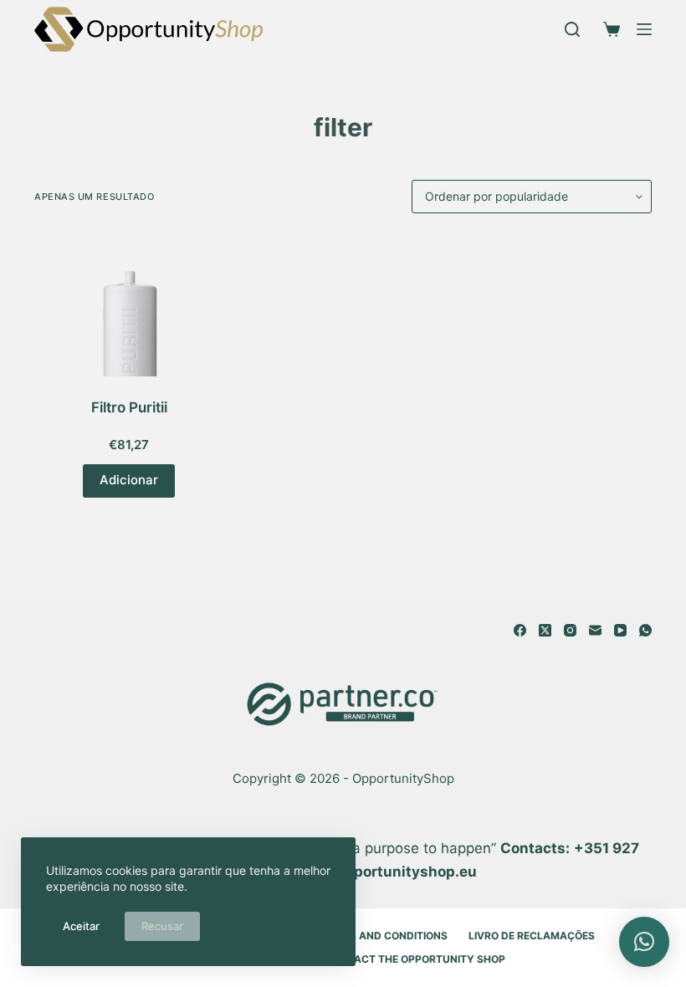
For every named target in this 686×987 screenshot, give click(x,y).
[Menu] (644, 29)
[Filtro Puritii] (128, 305)
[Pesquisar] (572, 29)
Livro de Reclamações (531, 935)
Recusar (162, 926)
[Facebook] (520, 630)
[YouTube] (620, 630)
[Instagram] (570, 630)
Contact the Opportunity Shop (415, 959)
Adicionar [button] (129, 480)
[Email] (595, 630)
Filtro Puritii (129, 407)
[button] (644, 942)
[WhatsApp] (645, 630)
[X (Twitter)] (545, 630)
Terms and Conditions (384, 935)
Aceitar (81, 926)
